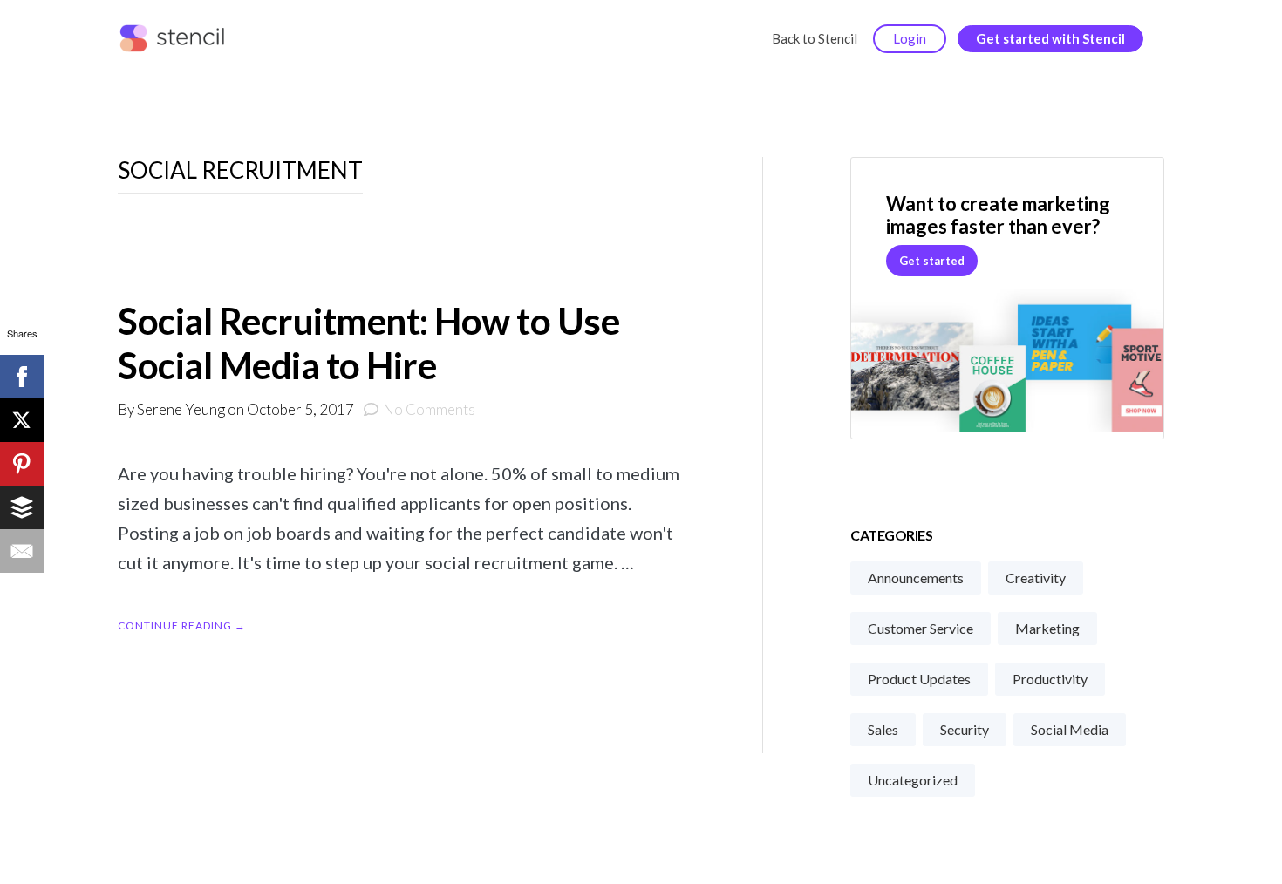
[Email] (22, 551)
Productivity (1050, 678)
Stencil (176, 39)
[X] (22, 420)
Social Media (1069, 729)
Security (964, 729)
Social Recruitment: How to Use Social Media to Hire (368, 342)
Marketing (1047, 628)
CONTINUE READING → (182, 625)
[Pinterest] (22, 464)
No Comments (429, 409)
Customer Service (920, 628)
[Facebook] (22, 376)
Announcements (916, 577)
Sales (883, 729)
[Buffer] (22, 507)
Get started (932, 261)
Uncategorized (913, 780)
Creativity (1036, 577)
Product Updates (919, 678)
